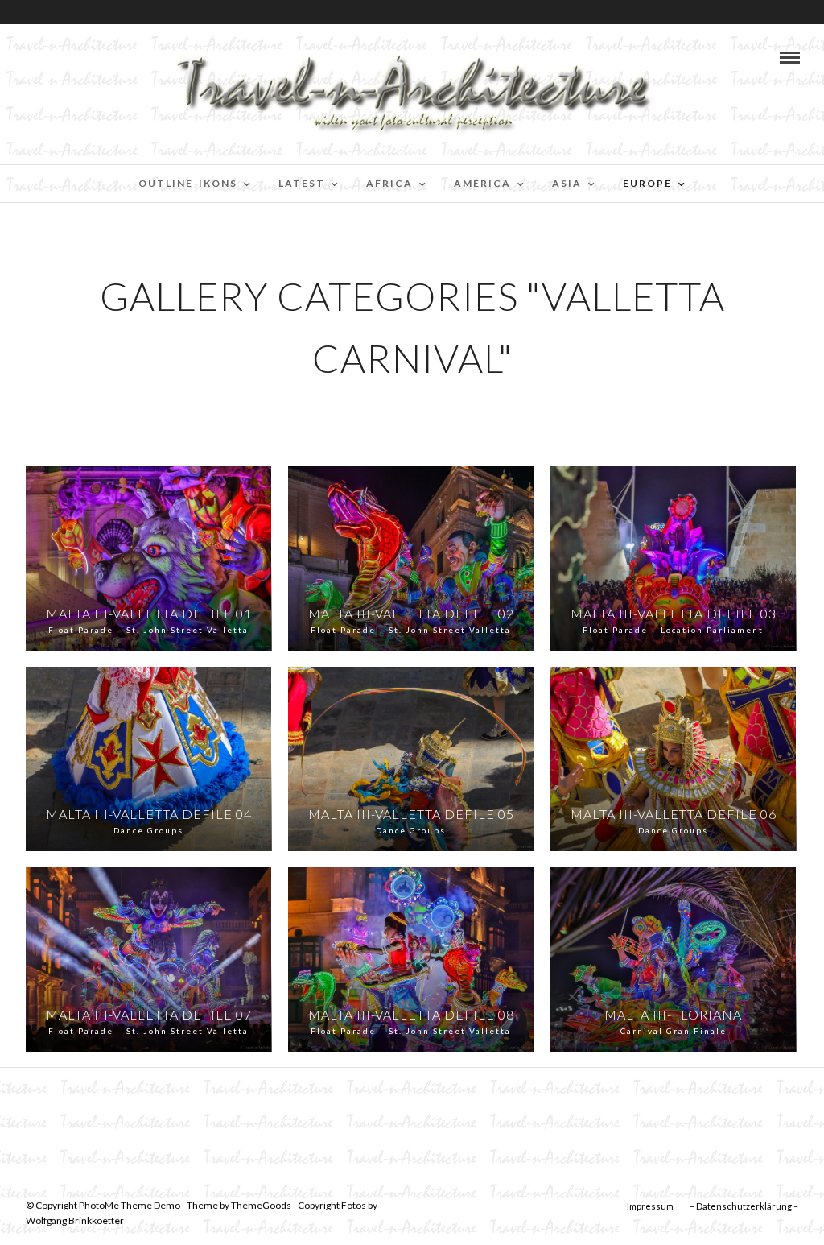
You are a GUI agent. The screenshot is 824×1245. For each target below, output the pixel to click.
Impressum (650, 1206)
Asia (567, 183)
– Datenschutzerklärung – (744, 1206)
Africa (389, 183)
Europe (647, 183)
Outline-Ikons (187, 183)
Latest (301, 183)
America (482, 183)
